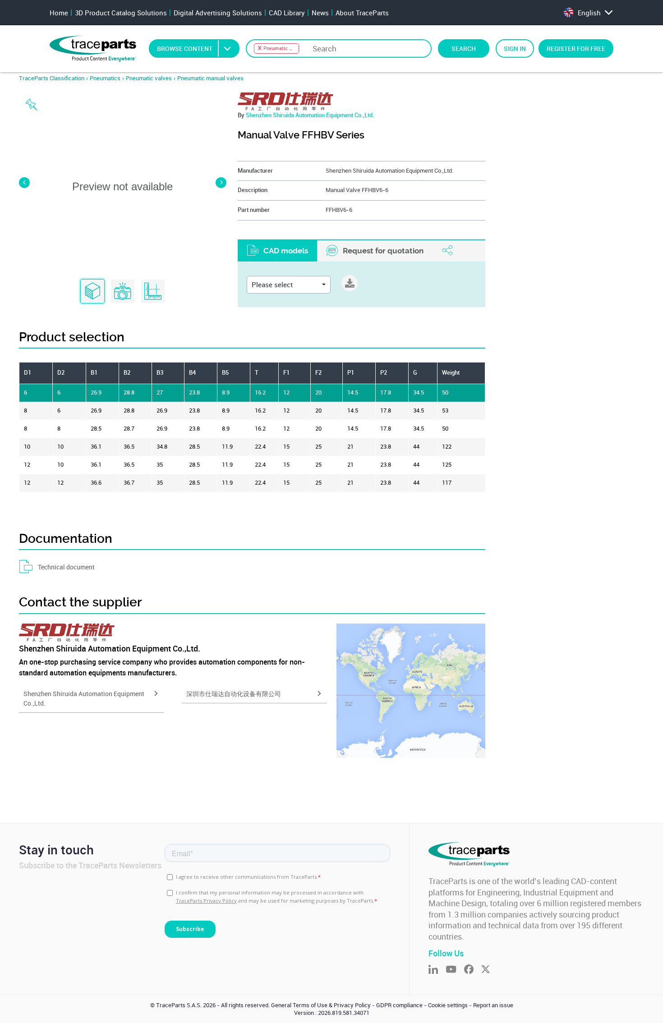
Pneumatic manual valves (210, 78)
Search (463, 48)
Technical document (66, 567)
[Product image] (122, 292)
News (320, 12)
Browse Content (184, 48)
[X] (489, 970)
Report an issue (493, 1005)
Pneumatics (105, 78)
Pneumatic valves (149, 78)
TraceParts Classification (51, 78)
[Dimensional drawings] (152, 292)
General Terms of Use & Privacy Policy (321, 1005)
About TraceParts (362, 12)
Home (59, 12)
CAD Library (287, 12)
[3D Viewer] (92, 292)
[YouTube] (455, 970)
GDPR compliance (399, 1005)
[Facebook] (472, 970)
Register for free (576, 48)
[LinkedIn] (437, 970)
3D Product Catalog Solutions (121, 12)
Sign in (515, 48)
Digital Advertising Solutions (218, 12)
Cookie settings (448, 1005)
